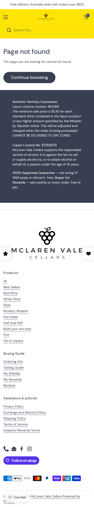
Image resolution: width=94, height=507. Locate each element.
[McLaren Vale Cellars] (45, 17)
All (5, 281)
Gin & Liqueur (13, 341)
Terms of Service (15, 424)
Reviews (9, 385)
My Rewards (12, 379)
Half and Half (13, 323)
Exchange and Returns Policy (24, 412)
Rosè (6, 305)
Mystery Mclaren (15, 311)
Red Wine (10, 293)
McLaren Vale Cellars (46, 496)
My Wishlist (11, 373)
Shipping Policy (14, 418)
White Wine (12, 299)
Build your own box (17, 329)
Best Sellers (11, 287)
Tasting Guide (13, 367)
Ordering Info (13, 361)
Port (6, 335)
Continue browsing (29, 77)
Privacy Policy (13, 406)
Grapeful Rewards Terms (21, 430)
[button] (86, 17)
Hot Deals (10, 317)
